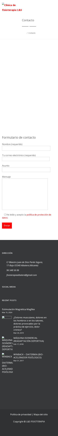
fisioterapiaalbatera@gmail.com (21, 275)
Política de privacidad (20, 414)
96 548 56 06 (12, 270)
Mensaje (6, 176)
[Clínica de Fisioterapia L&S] (13, 7)
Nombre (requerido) (12, 144)
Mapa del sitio (41, 414)
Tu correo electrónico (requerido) (19, 155)
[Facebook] (4, 291)
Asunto (5, 165)
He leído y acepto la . (26, 216)
